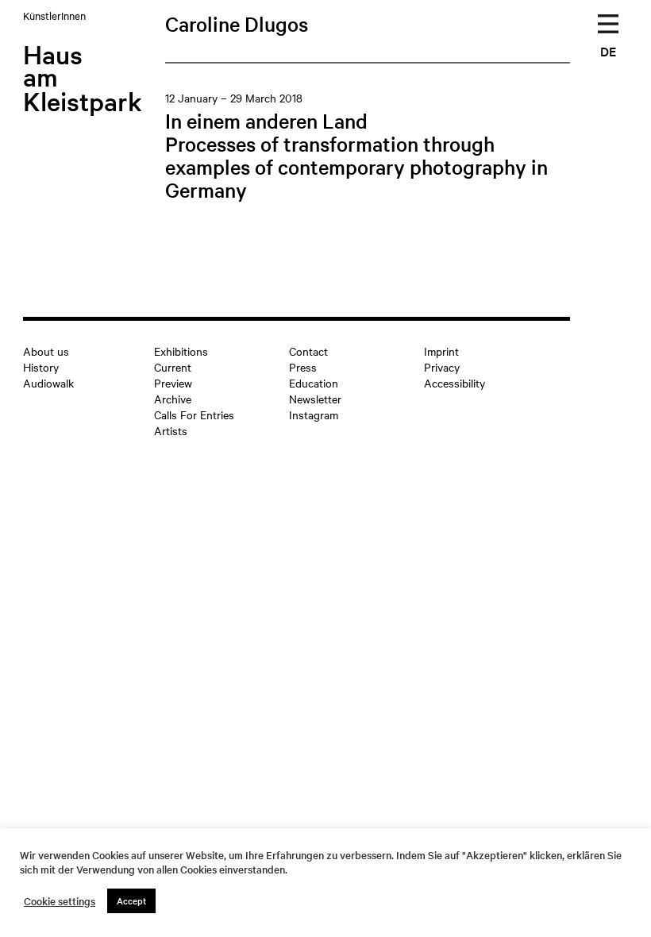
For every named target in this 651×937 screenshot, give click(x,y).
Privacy (442, 367)
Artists (170, 430)
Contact (308, 351)
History (41, 367)
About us (46, 351)
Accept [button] (131, 900)
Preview (173, 383)
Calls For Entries (194, 414)
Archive (172, 399)
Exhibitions (181, 351)
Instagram (313, 414)
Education (313, 383)
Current (172, 367)
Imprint (441, 351)
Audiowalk (48, 383)
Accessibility (454, 383)
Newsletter (315, 399)
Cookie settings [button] (59, 901)
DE (608, 51)
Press (303, 367)
